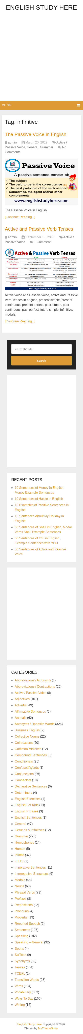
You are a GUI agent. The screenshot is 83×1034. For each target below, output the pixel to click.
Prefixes (20, 898)
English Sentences (28, 817)
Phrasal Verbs (25, 892)
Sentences (22, 930)
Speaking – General (29, 942)
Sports (19, 948)
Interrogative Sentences (32, 873)
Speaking (21, 936)
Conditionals (24, 761)
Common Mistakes (28, 749)
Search (41, 360)
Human (20, 848)
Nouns (19, 886)
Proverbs (21, 917)
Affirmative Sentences (30, 711)
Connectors (23, 780)
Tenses (20, 967)
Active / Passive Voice (30, 692)
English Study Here (41, 7)
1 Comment (42, 242)
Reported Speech (27, 923)
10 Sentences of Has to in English (39, 498)
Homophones (24, 842)
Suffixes (20, 955)
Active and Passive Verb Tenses (39, 229)
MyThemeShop (48, 1028)
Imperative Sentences (30, 867)
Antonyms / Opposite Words (34, 724)
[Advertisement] (41, 57)
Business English (27, 730)
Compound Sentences (31, 755)
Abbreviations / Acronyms (33, 680)
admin (12, 142)
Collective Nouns (27, 736)
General (32, 147)
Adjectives (22, 699)
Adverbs (21, 705)
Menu (6, 105)
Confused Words (27, 767)
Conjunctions (24, 774)
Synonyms (22, 961)
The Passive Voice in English (35, 134)
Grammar (46, 147)
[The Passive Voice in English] (41, 182)
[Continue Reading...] (20, 217)
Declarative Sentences (31, 786)
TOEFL (20, 973)
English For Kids (26, 805)
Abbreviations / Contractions (35, 686)
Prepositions (24, 905)
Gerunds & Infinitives (29, 830)
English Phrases (26, 811)
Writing (20, 1004)
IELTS (19, 861)
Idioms (19, 855)
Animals (20, 717)
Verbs (19, 986)
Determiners (23, 792)
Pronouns (22, 911)
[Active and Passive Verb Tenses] (41, 269)
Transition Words (27, 979)
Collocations (24, 742)
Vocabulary (23, 992)
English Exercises (27, 799)
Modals (20, 880)
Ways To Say (24, 998)
